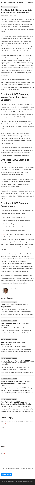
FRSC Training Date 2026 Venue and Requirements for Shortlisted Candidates (16, 403)
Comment (4, 427)
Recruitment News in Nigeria (9, 7)
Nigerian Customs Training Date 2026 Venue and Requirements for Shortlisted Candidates (17, 363)
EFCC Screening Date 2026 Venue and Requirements (15, 324)
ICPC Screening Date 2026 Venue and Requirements (14, 343)
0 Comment (13, 15)
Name (3, 446)
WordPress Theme (22, 481)
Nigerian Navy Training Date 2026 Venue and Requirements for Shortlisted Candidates (16, 383)
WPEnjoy (30, 481)
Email (3, 453)
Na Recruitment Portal (12, 2)
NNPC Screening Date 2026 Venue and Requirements (15, 306)
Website (3, 461)
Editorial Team (14, 289)
